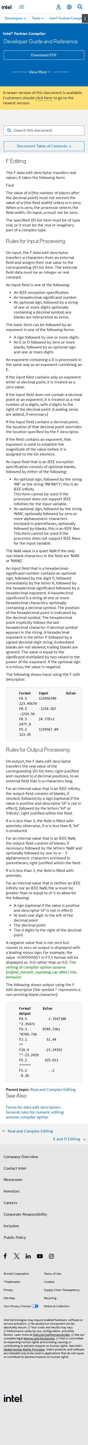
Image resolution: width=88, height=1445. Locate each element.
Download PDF (44, 55)
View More (38, 72)
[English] (69, 7)
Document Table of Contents (42, 146)
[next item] (85, 18)
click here (43, 97)
